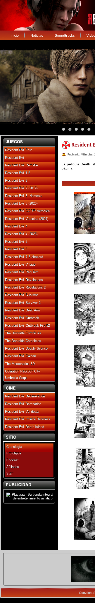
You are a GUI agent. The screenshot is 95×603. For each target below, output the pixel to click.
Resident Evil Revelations (24, 280)
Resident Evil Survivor (21, 295)
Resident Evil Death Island (24, 427)
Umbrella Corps (16, 378)
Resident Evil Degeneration (25, 396)
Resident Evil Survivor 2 (23, 303)
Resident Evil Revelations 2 (25, 287)
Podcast (12, 460)
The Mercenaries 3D (20, 364)
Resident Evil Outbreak (22, 318)
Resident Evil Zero (18, 150)
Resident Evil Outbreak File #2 (27, 325)
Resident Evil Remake (21, 165)
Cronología (14, 447)
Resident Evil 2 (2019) (21, 188)
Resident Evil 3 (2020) (21, 203)
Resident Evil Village (20, 264)
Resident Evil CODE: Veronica (27, 211)
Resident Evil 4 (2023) (21, 234)
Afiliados (12, 467)
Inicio (14, 35)
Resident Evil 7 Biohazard (24, 257)
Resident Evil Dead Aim (22, 310)
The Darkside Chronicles (23, 341)
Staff (9, 473)
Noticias (36, 35)
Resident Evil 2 (16, 180)
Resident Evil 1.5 (17, 173)
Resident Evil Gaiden (20, 356)
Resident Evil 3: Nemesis (23, 196)
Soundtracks (65, 35)
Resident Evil (15, 158)
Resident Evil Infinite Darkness (27, 419)
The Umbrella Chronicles (23, 333)
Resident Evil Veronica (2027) (26, 219)
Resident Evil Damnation (23, 404)
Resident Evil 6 (16, 249)
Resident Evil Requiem (22, 272)
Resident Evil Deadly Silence (26, 348)
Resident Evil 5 (16, 241)
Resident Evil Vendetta (22, 411)
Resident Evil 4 (16, 226)
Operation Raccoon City (22, 371)
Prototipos (13, 453)
